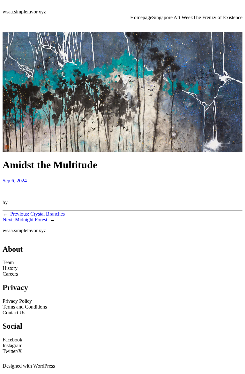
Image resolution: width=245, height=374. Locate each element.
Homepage (141, 17)
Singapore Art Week (172, 17)
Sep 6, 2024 (15, 180)
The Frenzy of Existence (217, 17)
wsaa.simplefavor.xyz (24, 11)
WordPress (44, 366)
